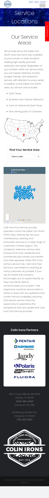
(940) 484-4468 (24, 401)
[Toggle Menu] (42, 5)
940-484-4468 (37, 2)
